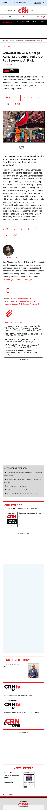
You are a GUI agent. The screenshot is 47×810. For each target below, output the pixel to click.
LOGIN (39, 17)
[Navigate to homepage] (23, 13)
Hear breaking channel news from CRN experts (21, 712)
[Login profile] (44, 17)
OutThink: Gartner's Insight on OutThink (18, 490)
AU (15, 10)
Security (6, 46)
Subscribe (8, 782)
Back (8, 98)
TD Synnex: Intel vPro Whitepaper (16, 486)
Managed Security (11, 304)
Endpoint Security (26, 301)
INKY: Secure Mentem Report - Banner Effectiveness (21, 494)
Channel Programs (30, 304)
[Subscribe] (29, 788)
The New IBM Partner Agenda (12, 665)
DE (32, 10)
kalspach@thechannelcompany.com (18, 280)
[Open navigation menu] (4, 17)
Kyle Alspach (9, 65)
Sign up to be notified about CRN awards (20, 508)
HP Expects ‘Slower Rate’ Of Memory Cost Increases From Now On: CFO (23, 346)
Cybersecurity (9, 301)
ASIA (7, 10)
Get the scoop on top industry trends (18, 695)
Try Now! (37, 3)
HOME (5, 41)
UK (36, 10)
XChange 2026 (31, 22)
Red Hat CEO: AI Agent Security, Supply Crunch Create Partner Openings (22, 340)
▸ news (11, 41)
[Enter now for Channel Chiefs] (12, 527)
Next (17, 104)
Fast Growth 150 (18, 22)
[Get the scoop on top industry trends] (12, 705)
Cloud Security (23, 299)
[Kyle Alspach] (8, 255)
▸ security (18, 41)
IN (11, 10)
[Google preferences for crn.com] (11, 70)
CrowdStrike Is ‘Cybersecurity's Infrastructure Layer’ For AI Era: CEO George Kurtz (20, 353)
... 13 (7, 104)
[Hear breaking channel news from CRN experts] (12, 722)
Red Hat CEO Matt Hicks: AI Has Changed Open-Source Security (23, 335)
